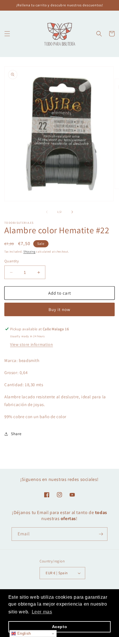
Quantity (11, 261)
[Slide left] (46, 212)
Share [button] (16, 433)
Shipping (29, 251)
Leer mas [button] (42, 611)
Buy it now (59, 309)
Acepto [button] (59, 626)
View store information (31, 344)
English (23, 633)
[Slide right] (72, 212)
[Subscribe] (100, 534)
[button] (7, 33)
